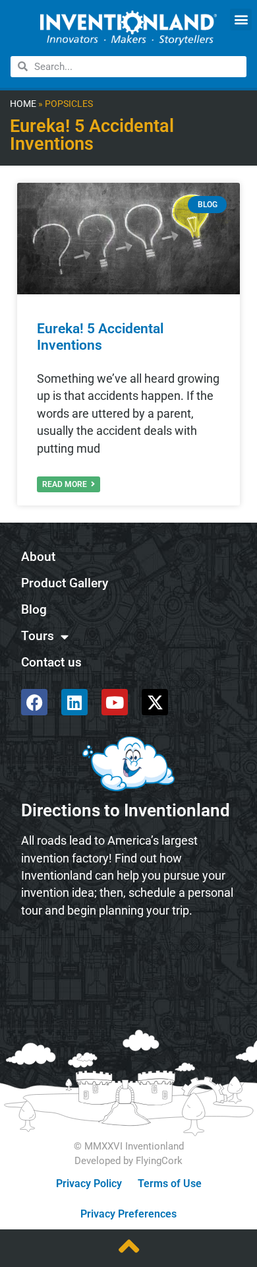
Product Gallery (64, 583)
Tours (37, 635)
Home (23, 104)
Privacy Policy (89, 1183)
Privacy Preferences (128, 1214)
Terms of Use (170, 1183)
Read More (65, 484)
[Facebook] (34, 702)
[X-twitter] (155, 702)
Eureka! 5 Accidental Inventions (100, 337)
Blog (34, 609)
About (38, 556)
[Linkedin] (74, 702)
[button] (241, 19)
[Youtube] (114, 702)
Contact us (51, 662)
